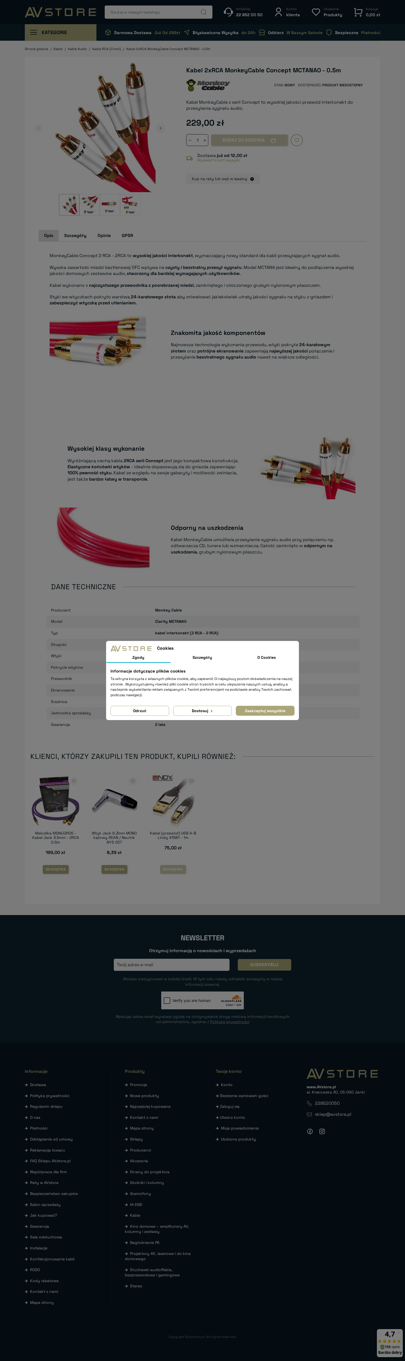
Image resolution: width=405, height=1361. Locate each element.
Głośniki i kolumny (147, 1182)
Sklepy (136, 1139)
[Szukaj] (203, 12)
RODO (35, 1269)
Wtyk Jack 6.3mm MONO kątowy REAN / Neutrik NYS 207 (114, 838)
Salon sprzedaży (45, 1204)
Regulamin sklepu (46, 1106)
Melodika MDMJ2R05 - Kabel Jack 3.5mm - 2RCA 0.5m (55, 838)
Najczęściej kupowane (150, 1106)
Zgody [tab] (138, 657)
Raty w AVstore (44, 1182)
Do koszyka (56, 869)
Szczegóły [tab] (75, 235)
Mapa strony (42, 1302)
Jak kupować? (43, 1215)
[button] (287, 12)
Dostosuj (200, 710)
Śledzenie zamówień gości (244, 1095)
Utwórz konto (232, 1117)
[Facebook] (310, 1131)
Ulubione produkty (238, 1139)
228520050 (327, 1103)
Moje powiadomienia (240, 1128)
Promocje (138, 1084)
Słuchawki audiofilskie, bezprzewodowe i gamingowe (152, 1272)
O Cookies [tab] (266, 657)
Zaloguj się (229, 1106)
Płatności (38, 1128)
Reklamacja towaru (47, 1150)
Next (160, 128)
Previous (38, 128)
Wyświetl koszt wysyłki (218, 160)
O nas (35, 1117)
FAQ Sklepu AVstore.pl (50, 1160)
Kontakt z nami (44, 1291)
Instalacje (38, 1248)
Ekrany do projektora (149, 1171)
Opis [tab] (48, 235)
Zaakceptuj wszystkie (265, 710)
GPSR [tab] (127, 235)
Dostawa (38, 1084)
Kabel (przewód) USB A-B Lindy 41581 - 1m (173, 835)
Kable (135, 1215)
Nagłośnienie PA (145, 1242)
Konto (227, 1084)
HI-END (136, 1204)
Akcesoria (139, 1160)
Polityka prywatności (49, 1095)
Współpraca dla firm (48, 1171)
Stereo (136, 1285)
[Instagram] (322, 1131)
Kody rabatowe (44, 1280)
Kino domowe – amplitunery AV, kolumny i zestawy (157, 1229)
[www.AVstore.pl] (60, 12)
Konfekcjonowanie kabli (52, 1259)
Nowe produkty (144, 1095)
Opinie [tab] (104, 235)
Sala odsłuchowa (46, 1237)
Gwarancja (39, 1226)
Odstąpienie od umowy (51, 1139)
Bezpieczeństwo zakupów (54, 1193)
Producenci (140, 1150)
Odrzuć (139, 710)
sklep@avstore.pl (333, 1114)
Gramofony (140, 1193)
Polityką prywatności (229, 1021)
